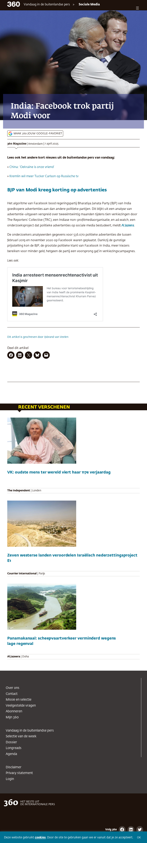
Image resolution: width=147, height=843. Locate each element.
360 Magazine (16, 143)
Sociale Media (89, 4)
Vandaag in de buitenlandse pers (47, 4)
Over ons (12, 688)
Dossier (11, 742)
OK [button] (139, 837)
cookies (40, 837)
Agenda (11, 754)
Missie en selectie (18, 699)
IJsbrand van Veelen (56, 337)
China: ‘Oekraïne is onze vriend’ (31, 167)
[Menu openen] (137, 8)
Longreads (13, 748)
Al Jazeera (128, 225)
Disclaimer (13, 767)
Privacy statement (19, 773)
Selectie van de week (21, 736)
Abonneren (14, 711)
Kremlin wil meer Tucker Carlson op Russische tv (43, 176)
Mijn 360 (12, 717)
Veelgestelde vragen (21, 705)
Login (10, 779)
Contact (12, 694)
